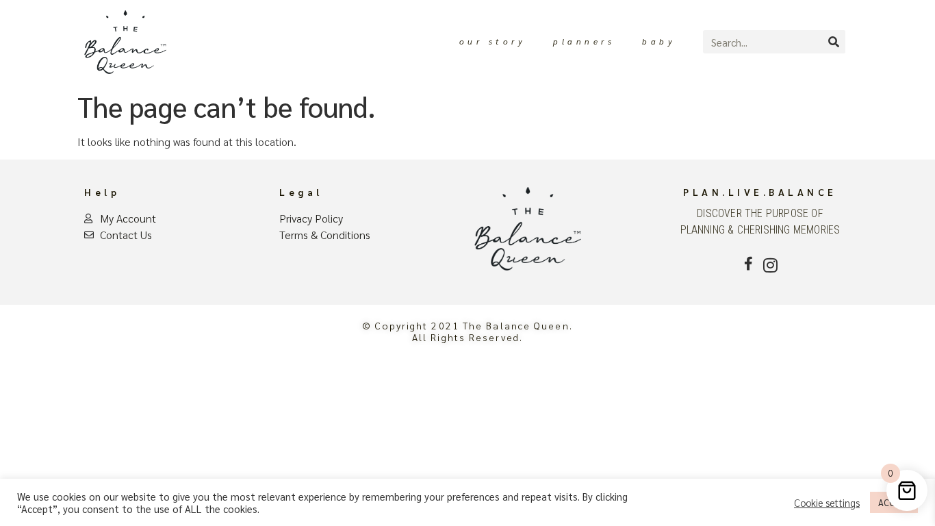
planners (584, 41)
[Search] (833, 41)
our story (492, 41)
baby (659, 41)
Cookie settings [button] (827, 503)
